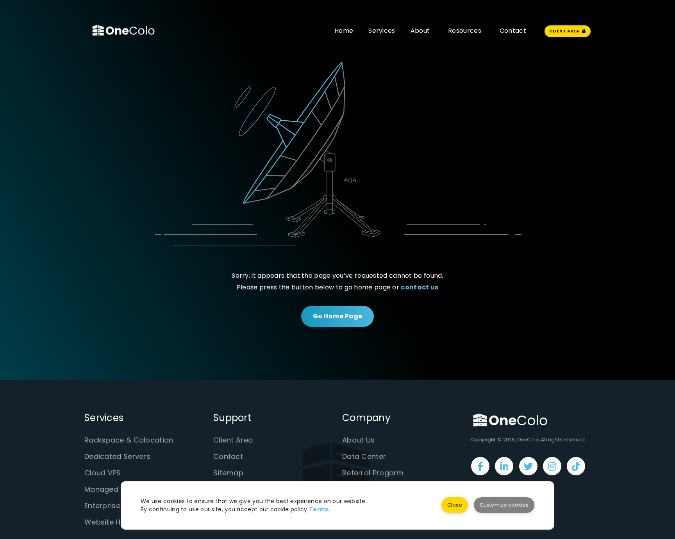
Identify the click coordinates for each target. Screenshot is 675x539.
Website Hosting (113, 522)
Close (454, 505)
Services (381, 30)
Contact (513, 30)
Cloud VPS (102, 473)
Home (343, 30)
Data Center (364, 456)
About (420, 30)
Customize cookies (504, 505)
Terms (319, 509)
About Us (358, 440)
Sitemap (228, 473)
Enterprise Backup (116, 505)
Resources (464, 30)
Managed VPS (109, 489)
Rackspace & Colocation (128, 440)
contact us (419, 287)
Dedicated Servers (117, 456)
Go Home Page (337, 316)
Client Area (233, 440)
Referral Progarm (373, 473)
